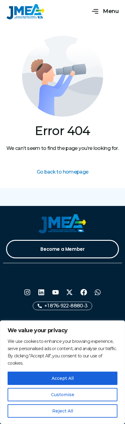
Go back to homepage (63, 172)
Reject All (62, 411)
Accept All (63, 378)
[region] (62, 372)
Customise (62, 394)
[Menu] (95, 11)
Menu (111, 11)
